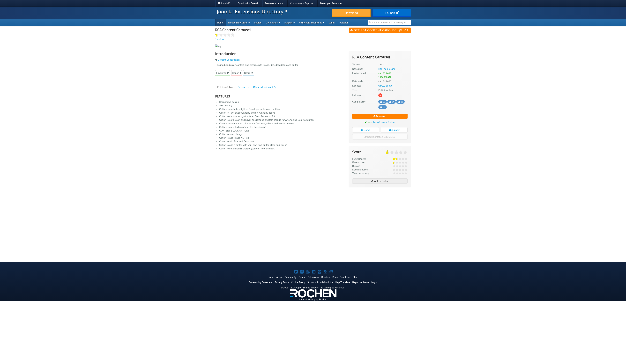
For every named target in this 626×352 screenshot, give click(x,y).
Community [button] (272, 22)
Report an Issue (360, 282)
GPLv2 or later (385, 85)
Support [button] (288, 22)
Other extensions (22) (264, 87)
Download (351, 13)
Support (395, 130)
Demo (366, 130)
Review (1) (243, 87)
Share (247, 72)
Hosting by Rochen (313, 299)
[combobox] (389, 22)
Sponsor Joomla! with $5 (320, 282)
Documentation (381, 136)
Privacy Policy (282, 282)
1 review (219, 39)
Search (257, 22)
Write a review (380, 181)
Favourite (221, 72)
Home (220, 22)
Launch (390, 13)
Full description (225, 87)
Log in (332, 22)
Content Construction (229, 59)
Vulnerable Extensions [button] (311, 22)
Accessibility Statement (260, 282)
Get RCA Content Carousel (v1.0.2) (381, 30)
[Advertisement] (380, 210)
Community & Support (301, 3)
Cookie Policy (298, 282)
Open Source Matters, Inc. (310, 287)
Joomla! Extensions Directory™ (252, 11)
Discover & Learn (274, 3)
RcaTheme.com (386, 68)
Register (343, 22)
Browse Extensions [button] (238, 22)
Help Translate (342, 282)
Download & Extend (248, 3)
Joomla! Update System (384, 122)
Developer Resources (331, 3)
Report (236, 72)
